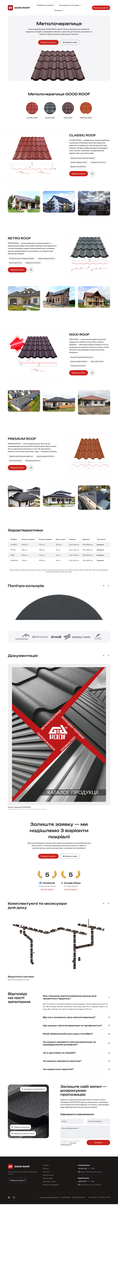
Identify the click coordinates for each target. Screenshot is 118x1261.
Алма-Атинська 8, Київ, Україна (90, 1185)
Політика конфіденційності (50, 1197)
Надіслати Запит (78, 174)
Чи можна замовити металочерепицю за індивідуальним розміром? (69, 1043)
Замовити (100, 544)
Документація (48, 1175)
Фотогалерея (48, 1178)
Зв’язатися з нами (70, 42)
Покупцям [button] (58, 10)
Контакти (46, 1172)
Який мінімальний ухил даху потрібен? (68, 1033)
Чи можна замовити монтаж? (62, 1061)
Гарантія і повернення (51, 1185)
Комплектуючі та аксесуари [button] (69, 5)
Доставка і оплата (49, 1181)
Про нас (46, 1168)
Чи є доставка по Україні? (59, 1053)
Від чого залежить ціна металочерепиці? (69, 1017)
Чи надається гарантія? (58, 1069)
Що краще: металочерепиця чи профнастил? (72, 1025)
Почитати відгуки (47, 889)
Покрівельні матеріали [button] (45, 5)
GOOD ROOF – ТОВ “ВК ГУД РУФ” (73, 1197)
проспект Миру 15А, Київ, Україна (91, 1172)
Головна (46, 1165)
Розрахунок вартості (17, 1180)
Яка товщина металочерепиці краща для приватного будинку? (69, 997)
